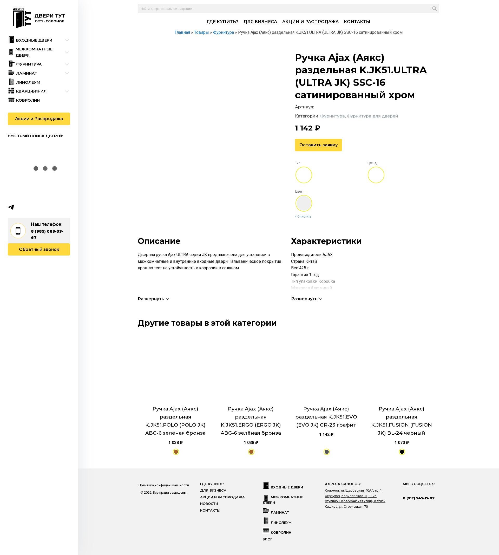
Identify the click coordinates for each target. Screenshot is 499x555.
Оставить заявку (318, 144)
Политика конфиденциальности (164, 485)
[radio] (304, 175)
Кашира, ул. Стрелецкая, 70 (346, 506)
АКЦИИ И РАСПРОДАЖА (310, 21)
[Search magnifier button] (434, 8)
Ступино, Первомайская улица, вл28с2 (355, 501)
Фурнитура (332, 116)
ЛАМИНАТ (280, 512)
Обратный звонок (39, 249)
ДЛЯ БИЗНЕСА (260, 21)
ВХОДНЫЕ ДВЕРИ (287, 487)
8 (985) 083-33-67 (47, 234)
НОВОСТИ (209, 504)
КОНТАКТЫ (357, 21)
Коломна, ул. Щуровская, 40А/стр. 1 (353, 490)
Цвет (298, 191)
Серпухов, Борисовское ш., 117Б (351, 496)
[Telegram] (11, 207)
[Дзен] (41, 207)
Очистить (304, 216)
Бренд (372, 163)
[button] (154, 298)
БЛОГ (267, 539)
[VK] (21, 207)
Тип (297, 163)
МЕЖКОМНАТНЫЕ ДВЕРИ (282, 499)
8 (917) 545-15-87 (419, 498)
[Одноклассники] (31, 207)
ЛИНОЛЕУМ (281, 523)
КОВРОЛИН (281, 532)
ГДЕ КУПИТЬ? (222, 21)
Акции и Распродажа (39, 118)
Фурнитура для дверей (372, 116)
